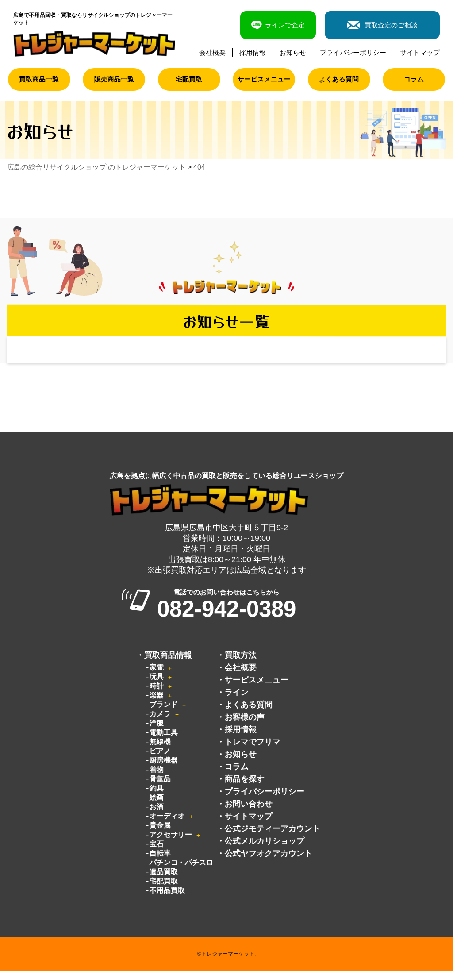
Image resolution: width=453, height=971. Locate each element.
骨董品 (160, 778)
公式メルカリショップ (264, 840)
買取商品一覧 (39, 79)
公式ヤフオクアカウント (268, 853)
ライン (237, 692)
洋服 (157, 723)
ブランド (164, 704)
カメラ (160, 713)
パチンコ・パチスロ (181, 862)
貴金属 (160, 825)
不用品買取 (167, 890)
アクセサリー (171, 834)
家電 (157, 667)
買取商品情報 (168, 655)
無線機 (160, 741)
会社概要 (212, 52)
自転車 (160, 853)
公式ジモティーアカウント (272, 828)
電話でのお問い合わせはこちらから (226, 604)
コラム (414, 79)
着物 (157, 769)
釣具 (157, 788)
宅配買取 (189, 79)
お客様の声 (245, 717)
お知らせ (293, 52)
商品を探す (245, 778)
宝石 (157, 844)
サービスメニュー (264, 79)
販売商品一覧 (114, 79)
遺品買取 (164, 871)
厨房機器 (164, 760)
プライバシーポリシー (353, 52)
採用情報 (252, 52)
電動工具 (164, 732)
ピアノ (160, 751)
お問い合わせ (249, 803)
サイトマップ (420, 52)
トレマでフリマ (252, 741)
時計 (157, 686)
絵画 (157, 797)
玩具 (157, 676)
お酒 (157, 806)
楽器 (157, 695)
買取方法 (241, 655)
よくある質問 (339, 79)
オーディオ (167, 816)
